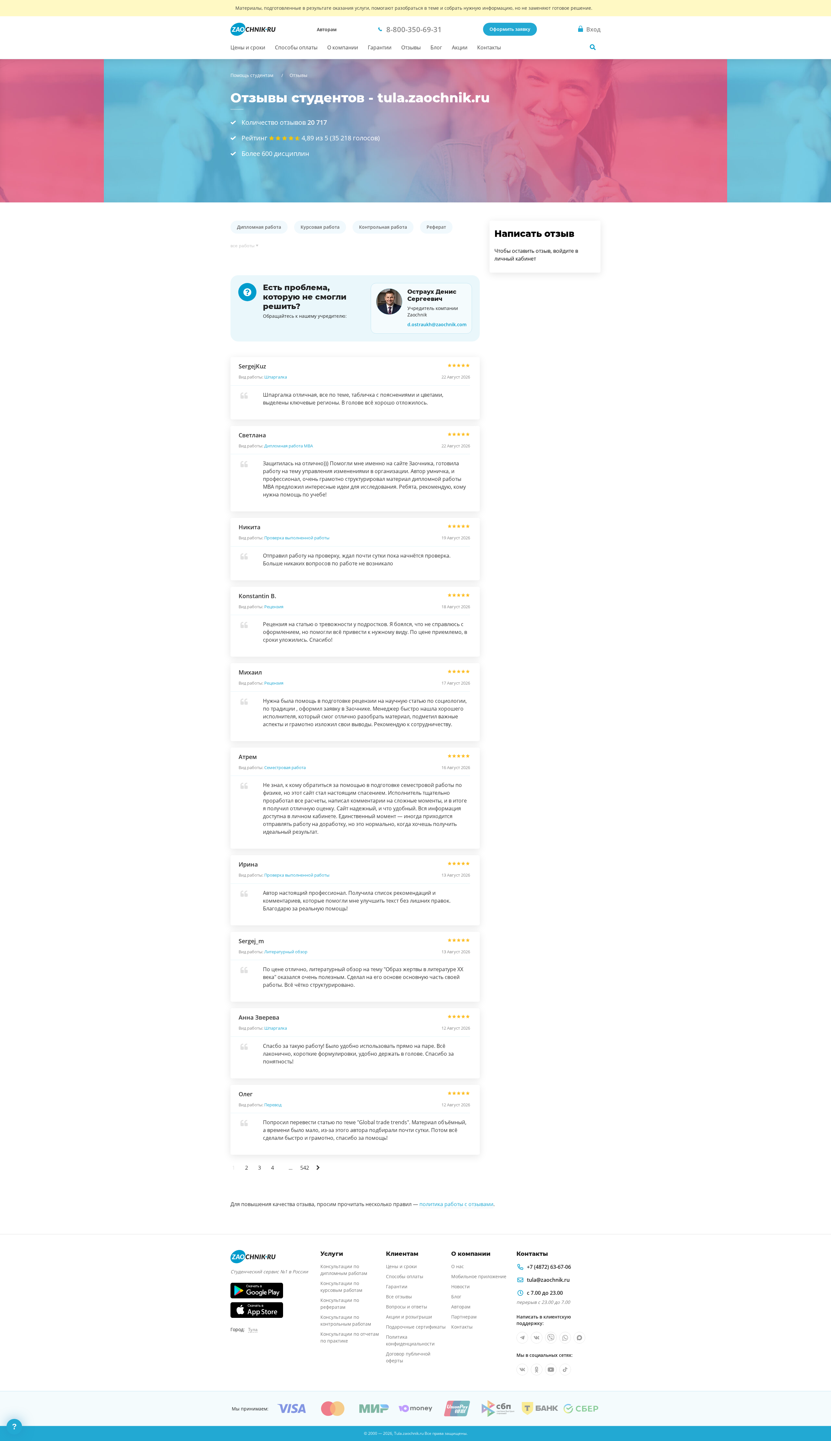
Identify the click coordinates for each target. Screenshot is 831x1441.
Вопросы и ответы (406, 1307)
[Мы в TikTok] (565, 1369)
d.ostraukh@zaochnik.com (436, 324)
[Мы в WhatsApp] (565, 1338)
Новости (460, 1286)
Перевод (272, 1105)
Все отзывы (399, 1296)
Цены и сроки (247, 47)
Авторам (327, 29)
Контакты (489, 47)
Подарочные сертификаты (416, 1327)
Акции (459, 47)
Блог (436, 47)
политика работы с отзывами (456, 1204)
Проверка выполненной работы (296, 538)
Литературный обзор (285, 952)
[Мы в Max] (579, 1338)
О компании (342, 47)
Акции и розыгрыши (409, 1317)
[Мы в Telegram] (522, 1338)
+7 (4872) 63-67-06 (549, 1266)
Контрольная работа (383, 227)
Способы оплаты (296, 47)
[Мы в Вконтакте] (536, 1338)
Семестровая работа (285, 767)
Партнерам (464, 1317)
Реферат (436, 227)
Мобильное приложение (478, 1276)
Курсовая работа (320, 227)
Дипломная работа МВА (288, 446)
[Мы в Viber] (551, 1338)
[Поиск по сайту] (593, 47)
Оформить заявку (510, 29)
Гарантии (379, 47)
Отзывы (411, 47)
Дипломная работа (259, 227)
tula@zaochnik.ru (548, 1279)
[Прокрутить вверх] (817, 1414)
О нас (457, 1266)
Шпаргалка (275, 377)
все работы (242, 245)
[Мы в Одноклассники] (536, 1369)
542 (304, 1167)
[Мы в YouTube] (551, 1369)
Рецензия (273, 607)
